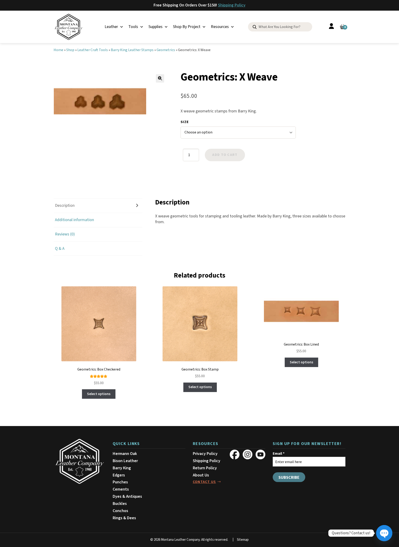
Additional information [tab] (74, 220)
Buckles (120, 504)
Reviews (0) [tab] (65, 234)
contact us (204, 482)
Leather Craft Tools (92, 50)
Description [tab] (65, 205)
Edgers (119, 475)
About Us (201, 475)
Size (185, 121)
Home (58, 50)
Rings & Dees (124, 518)
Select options (98, 393)
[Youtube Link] (260, 454)
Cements (121, 489)
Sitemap (243, 539)
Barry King (122, 468)
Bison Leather (125, 461)
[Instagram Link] (247, 454)
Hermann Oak (125, 454)
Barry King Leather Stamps (132, 50)
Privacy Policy (205, 454)
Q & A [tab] (59, 248)
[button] (160, 78)
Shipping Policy (231, 5)
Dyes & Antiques (127, 496)
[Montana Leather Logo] (79, 461)
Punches (120, 482)
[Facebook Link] (234, 454)
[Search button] (255, 27)
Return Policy (205, 468)
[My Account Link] (331, 26)
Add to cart (224, 154)
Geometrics (166, 50)
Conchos (120, 511)
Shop (70, 50)
